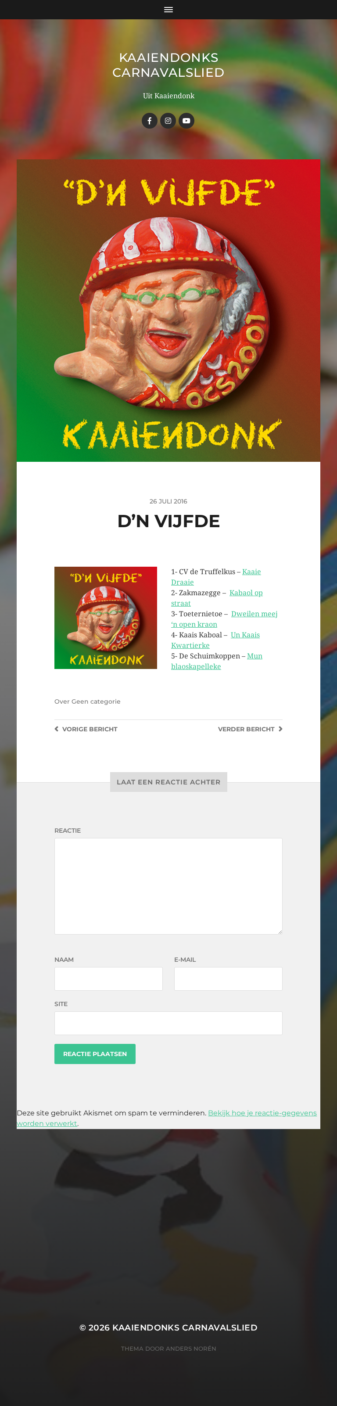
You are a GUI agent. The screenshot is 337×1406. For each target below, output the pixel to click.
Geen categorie (96, 701)
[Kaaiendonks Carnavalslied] (168, 121)
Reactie (67, 830)
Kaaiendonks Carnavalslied (168, 65)
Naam (64, 960)
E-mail (185, 960)
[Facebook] (150, 121)
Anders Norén (191, 1348)
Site (61, 1004)
